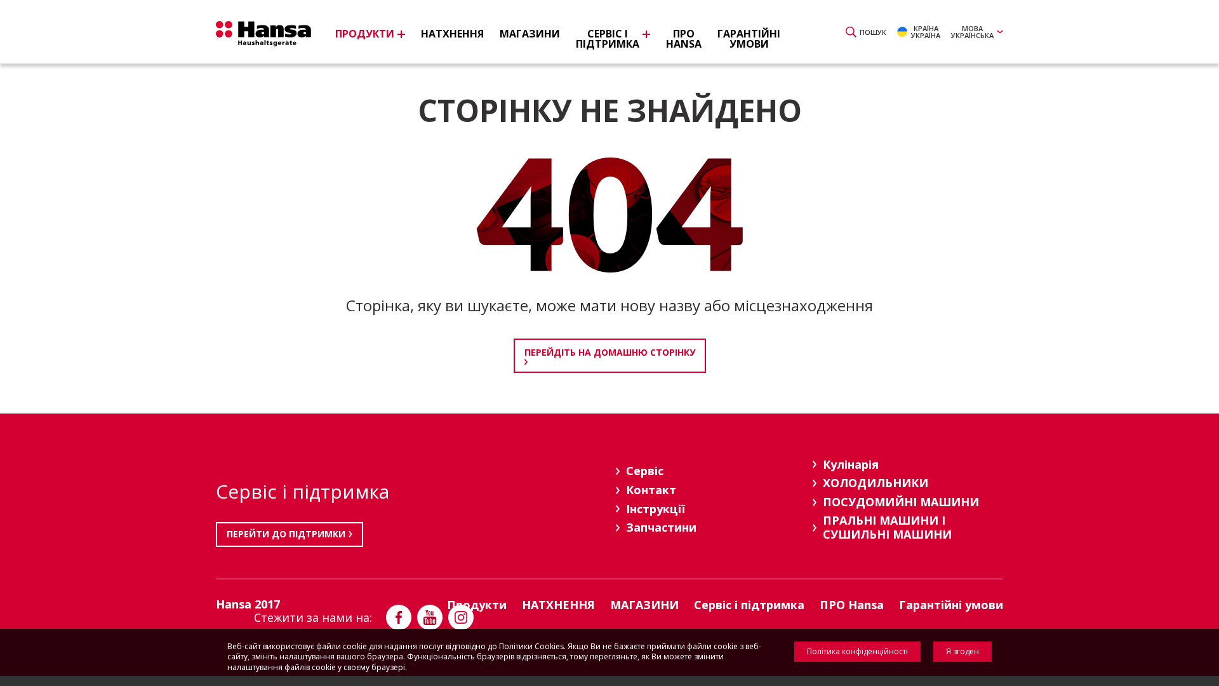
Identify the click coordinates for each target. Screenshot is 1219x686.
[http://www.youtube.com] (430, 617)
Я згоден (962, 651)
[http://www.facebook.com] (398, 617)
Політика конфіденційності (857, 651)
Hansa (263, 33)
